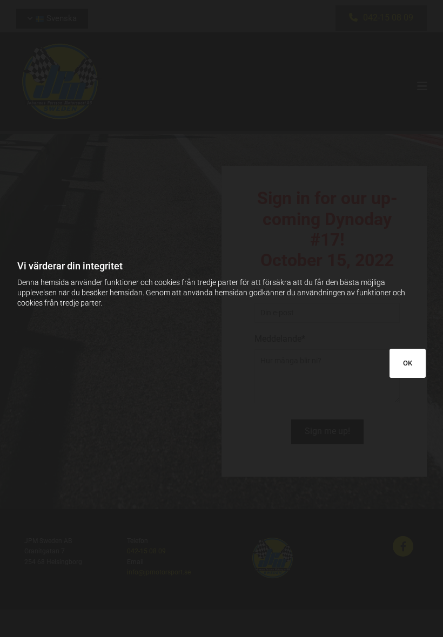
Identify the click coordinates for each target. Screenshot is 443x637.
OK (407, 363)
